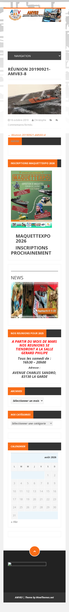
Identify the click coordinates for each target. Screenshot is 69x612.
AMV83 (15, 141)
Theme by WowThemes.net (39, 597)
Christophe (40, 120)
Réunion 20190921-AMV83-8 (27, 135)
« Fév (14, 522)
